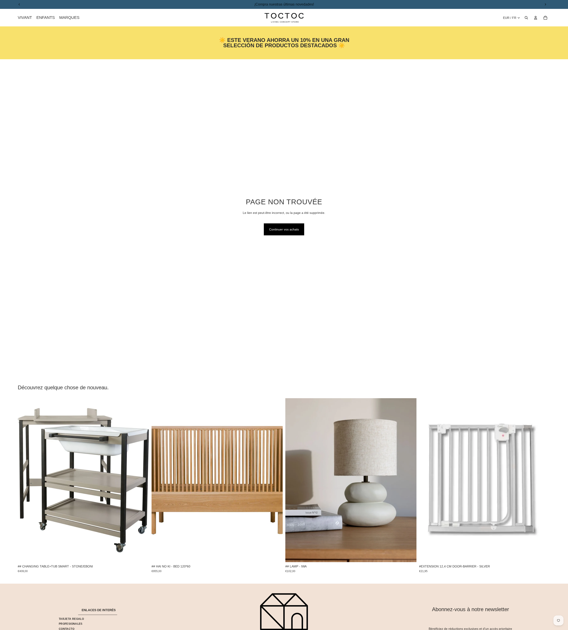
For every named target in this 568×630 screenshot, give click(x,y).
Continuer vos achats (284, 229)
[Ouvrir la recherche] (526, 18)
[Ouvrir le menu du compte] (535, 18)
